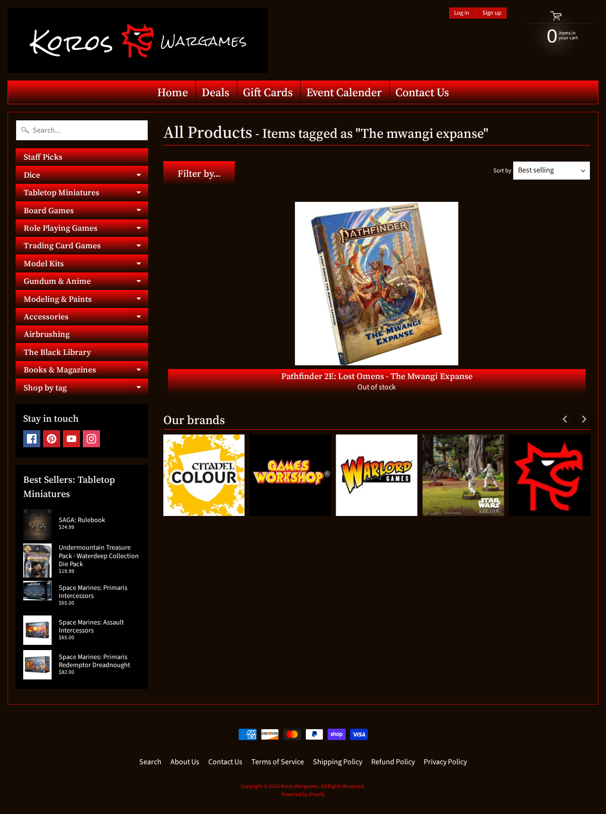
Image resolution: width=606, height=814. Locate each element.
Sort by (502, 170)
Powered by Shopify (303, 794)
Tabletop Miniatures (86, 194)
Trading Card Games (86, 247)
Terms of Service (277, 762)
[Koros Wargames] (138, 40)
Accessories (86, 318)
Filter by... (199, 173)
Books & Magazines (86, 371)
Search (150, 762)
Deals (215, 92)
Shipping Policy (337, 762)
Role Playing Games (86, 229)
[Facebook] (31, 438)
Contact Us (422, 92)
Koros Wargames (300, 786)
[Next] (583, 419)
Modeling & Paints (86, 300)
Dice (86, 176)
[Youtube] (71, 438)
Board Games (86, 212)
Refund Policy (393, 762)
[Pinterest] (51, 438)
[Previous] (565, 419)
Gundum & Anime (86, 282)
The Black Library (57, 352)
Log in (461, 13)
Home (172, 92)
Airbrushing (47, 334)
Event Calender (344, 92)
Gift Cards (268, 92)
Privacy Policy (445, 762)
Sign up (491, 13)
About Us (184, 762)
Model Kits (86, 265)
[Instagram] (91, 438)
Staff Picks (43, 157)
